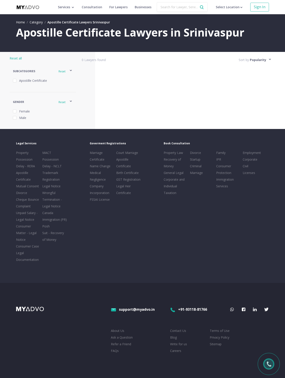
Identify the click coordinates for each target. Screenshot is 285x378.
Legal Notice (51, 186)
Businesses (143, 7)
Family (221, 153)
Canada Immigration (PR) (54, 216)
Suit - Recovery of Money (53, 236)
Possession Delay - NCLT (52, 162)
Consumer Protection (223, 169)
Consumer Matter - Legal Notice (26, 233)
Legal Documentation (27, 256)
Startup (195, 159)
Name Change (100, 166)
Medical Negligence (98, 176)
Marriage (196, 173)
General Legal (173, 173)
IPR (218, 159)
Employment (252, 153)
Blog (173, 337)
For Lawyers (118, 7)
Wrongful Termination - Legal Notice (52, 199)
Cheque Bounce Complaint (27, 202)
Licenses (249, 173)
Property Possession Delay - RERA (25, 159)
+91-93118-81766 (192, 309)
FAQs (115, 351)
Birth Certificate (127, 173)
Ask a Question (122, 337)
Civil (245, 166)
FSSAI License (100, 199)
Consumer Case (27, 246)
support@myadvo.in (137, 309)
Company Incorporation (99, 189)
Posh (46, 226)
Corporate (250, 159)
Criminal (196, 166)
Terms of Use (220, 331)
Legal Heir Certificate (123, 189)
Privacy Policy (219, 337)
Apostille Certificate (23, 176)
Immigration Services (225, 182)
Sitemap (216, 344)
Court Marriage (127, 153)
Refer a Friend (121, 344)
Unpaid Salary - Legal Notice (27, 216)
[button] (43, 71)
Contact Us (178, 331)
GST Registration (128, 179)
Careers (175, 351)
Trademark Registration (51, 176)
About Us (117, 331)
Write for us (178, 344)
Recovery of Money (172, 162)
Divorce (195, 153)
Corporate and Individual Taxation (174, 186)
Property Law (173, 153)
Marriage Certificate (97, 156)
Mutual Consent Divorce (27, 189)
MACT (46, 153)
